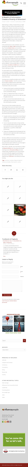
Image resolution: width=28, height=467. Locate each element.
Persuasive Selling (14, 150)
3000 (11, 46)
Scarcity (4, 374)
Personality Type (6, 392)
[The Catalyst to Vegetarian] (20, 210)
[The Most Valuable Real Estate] (8, 198)
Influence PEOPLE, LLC (8, 148)
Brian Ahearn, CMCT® (21, 21)
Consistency (5, 367)
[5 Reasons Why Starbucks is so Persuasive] (20, 186)
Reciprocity (4, 372)
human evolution (9, 81)
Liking (3, 369)
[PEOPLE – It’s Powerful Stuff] (8, 186)
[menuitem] (20, 3)
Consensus (4, 365)
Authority (4, 360)
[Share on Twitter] (11, 170)
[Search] (20, 3)
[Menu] (24, 3)
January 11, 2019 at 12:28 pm (8, 243)
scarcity (19, 162)
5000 (14, 46)
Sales (3, 395)
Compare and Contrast (7, 362)
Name (21, 267)
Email (21, 272)
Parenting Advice (6, 390)
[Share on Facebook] (5, 170)
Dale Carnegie (5, 382)
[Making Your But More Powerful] (20, 221)
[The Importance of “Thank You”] (8, 221)
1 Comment (12, 21)
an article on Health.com (13, 65)
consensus (7, 160)
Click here (11, 156)
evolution (12, 160)
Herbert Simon (11, 48)
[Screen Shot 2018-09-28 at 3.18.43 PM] (12, 13)
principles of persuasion (11, 162)
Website (22, 276)
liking (15, 160)
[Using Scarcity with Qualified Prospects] (20, 198)
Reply (4, 256)
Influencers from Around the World (10, 385)
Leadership (4, 387)
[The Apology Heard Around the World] (8, 210)
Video (3, 397)
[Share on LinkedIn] (17, 170)
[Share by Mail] (23, 170)
